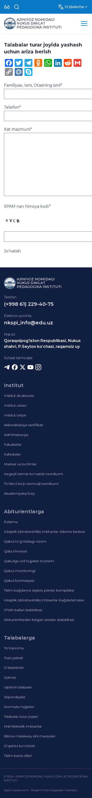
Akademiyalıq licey (19, 493)
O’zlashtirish (14, 667)
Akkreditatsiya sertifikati (23, 425)
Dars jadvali (13, 658)
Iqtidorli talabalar (18, 687)
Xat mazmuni (18, 129)
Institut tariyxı (15, 415)
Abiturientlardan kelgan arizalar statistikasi (39, 619)
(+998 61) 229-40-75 (28, 304)
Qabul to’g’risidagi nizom (25, 541)
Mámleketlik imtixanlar (23, 726)
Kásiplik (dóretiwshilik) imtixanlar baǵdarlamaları (44, 600)
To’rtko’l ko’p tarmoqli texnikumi (31, 483)
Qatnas (10, 677)
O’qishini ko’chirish (19, 746)
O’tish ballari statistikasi (23, 610)
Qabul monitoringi (19, 571)
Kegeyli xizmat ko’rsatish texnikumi (33, 474)
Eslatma (11, 522)
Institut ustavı (15, 405)
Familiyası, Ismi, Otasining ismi (33, 85)
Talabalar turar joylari (21, 716)
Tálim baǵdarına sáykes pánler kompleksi (39, 590)
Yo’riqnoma (14, 648)
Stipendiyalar (15, 697)
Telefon (12, 107)
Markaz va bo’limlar (20, 464)
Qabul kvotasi (15, 551)
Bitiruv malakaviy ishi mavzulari (29, 736)
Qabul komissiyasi (19, 580)
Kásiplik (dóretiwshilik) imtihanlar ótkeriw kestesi (44, 531)
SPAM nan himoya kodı (27, 206)
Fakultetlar (13, 444)
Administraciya (16, 435)
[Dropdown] (7, 7)
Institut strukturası (19, 395)
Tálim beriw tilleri (18, 755)
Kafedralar (12, 454)
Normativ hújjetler (19, 707)
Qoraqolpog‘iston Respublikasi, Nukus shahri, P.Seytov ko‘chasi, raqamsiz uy (42, 343)
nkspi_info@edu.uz (28, 323)
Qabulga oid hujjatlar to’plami (29, 561)
